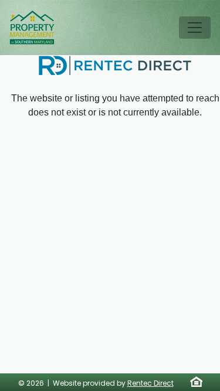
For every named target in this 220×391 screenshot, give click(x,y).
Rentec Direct (150, 383)
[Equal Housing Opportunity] (196, 381)
